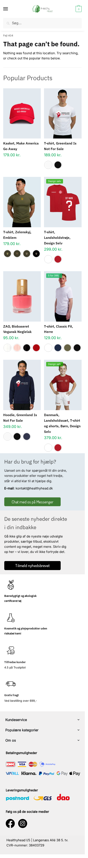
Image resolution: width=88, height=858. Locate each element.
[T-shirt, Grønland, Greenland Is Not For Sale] (63, 113)
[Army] (67, 347)
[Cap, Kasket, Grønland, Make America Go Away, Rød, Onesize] (22, 113)
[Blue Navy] (58, 347)
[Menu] (9, 9)
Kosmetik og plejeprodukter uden (25, 628)
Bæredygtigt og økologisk (20, 596)
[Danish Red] (58, 259)
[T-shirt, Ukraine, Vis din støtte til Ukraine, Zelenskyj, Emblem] (22, 202)
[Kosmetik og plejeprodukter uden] (10, 617)
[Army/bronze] (17, 253)
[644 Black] (26, 347)
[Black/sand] (36, 253)
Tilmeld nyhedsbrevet (32, 565)
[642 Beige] (17, 347)
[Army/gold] (7, 253)
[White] (48, 165)
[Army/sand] (26, 253)
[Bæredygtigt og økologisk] (10, 585)
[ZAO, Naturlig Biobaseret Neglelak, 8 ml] (22, 296)
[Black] (58, 165)
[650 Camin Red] (36, 347)
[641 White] (7, 347)
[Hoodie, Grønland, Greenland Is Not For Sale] (22, 385)
